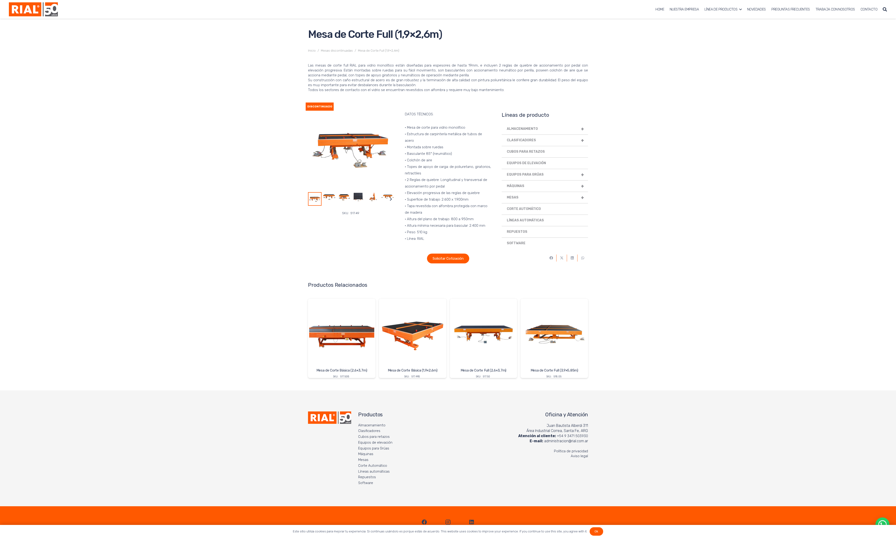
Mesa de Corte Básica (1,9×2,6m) (413, 370)
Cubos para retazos (526, 152)
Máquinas (545, 186)
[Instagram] (448, 522)
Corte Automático (524, 209)
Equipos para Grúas (545, 174)
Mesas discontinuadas (337, 50)
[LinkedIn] (471, 522)
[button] (740, 9)
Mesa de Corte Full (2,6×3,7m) (483, 370)
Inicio (312, 50)
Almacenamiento (545, 129)
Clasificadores (545, 140)
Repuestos (517, 232)
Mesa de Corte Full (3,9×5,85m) (554, 370)
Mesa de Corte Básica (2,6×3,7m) (341, 370)
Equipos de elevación (526, 163)
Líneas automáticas (525, 220)
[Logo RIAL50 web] (33, 9)
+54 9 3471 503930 (572, 436)
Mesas (545, 197)
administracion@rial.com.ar (566, 441)
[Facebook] (424, 522)
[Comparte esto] (551, 258)
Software (516, 243)
